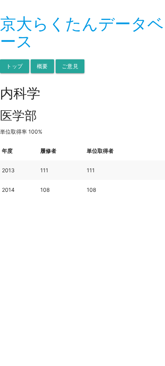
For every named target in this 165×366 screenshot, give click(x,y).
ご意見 (70, 66)
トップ (14, 66)
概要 (42, 66)
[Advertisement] (82, 281)
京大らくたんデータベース (82, 32)
